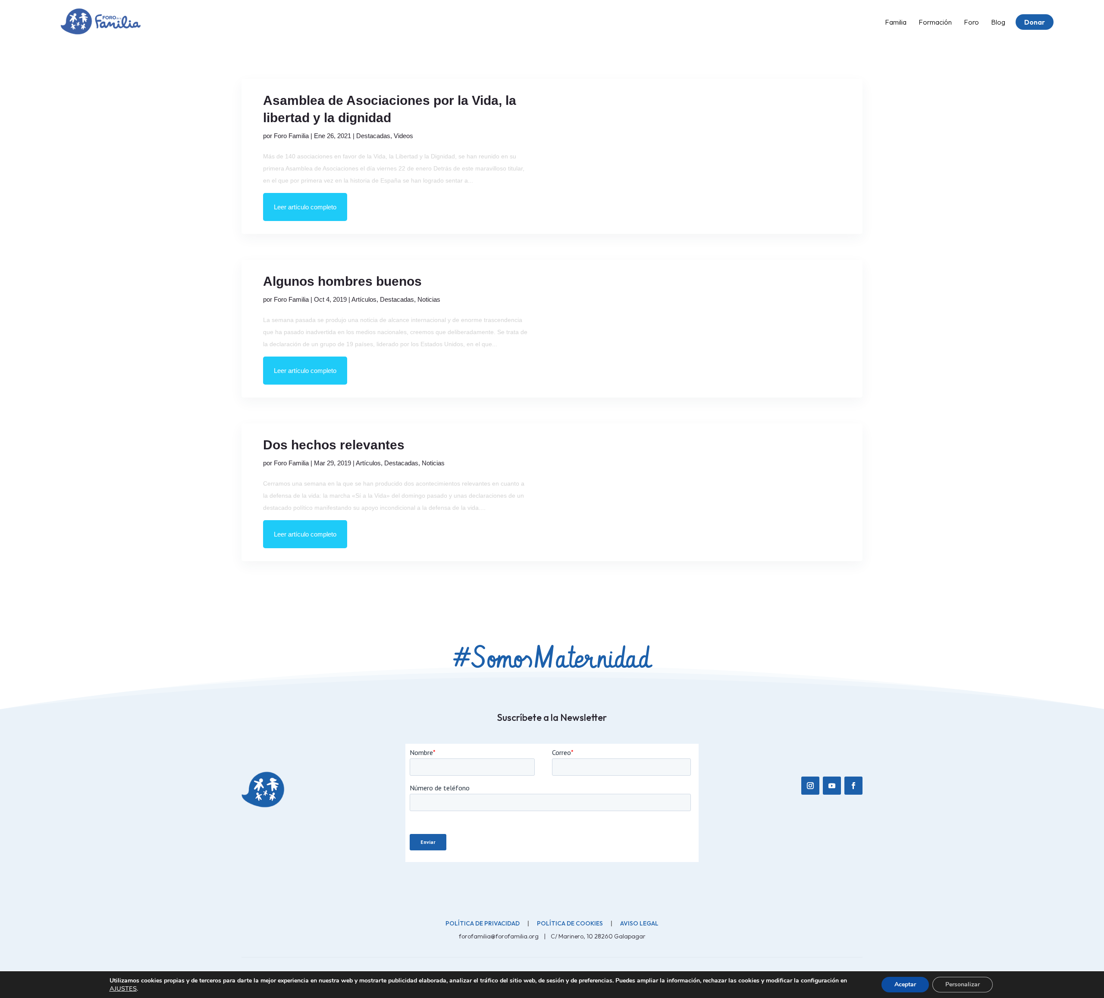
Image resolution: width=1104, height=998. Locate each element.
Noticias (428, 299)
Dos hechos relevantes (334, 445)
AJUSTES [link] (123, 988)
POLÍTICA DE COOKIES (570, 923)
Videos (403, 135)
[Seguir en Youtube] (832, 786)
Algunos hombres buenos (342, 281)
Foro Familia (291, 135)
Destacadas (373, 135)
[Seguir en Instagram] (810, 786)
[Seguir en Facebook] (853, 786)
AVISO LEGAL (639, 923)
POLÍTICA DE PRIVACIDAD (482, 923)
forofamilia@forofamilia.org (499, 936)
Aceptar (905, 984)
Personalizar (962, 984)
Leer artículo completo (305, 207)
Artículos (363, 299)
